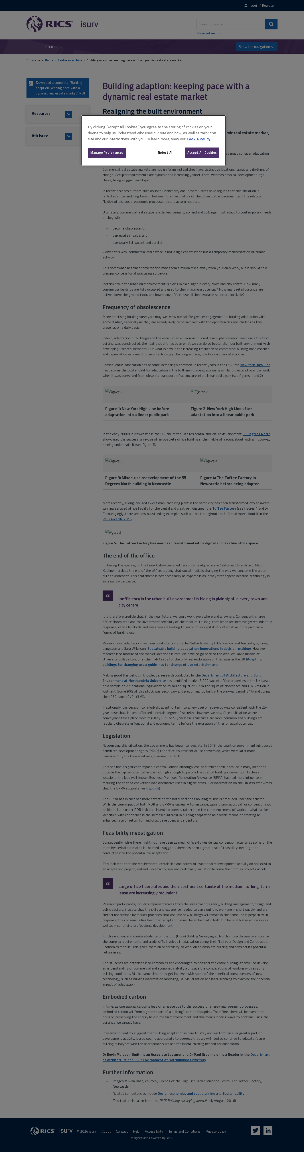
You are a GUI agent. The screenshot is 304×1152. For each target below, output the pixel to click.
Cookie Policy (198, 139)
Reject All (166, 152)
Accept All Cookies (202, 152)
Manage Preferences (107, 152)
